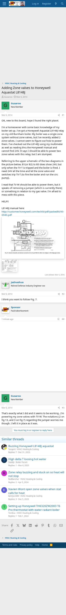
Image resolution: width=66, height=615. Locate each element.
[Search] (62, 4)
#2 (63, 294)
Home (45, 544)
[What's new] (56, 4)
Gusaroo (8, 96)
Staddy (11, 462)
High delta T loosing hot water (27, 459)
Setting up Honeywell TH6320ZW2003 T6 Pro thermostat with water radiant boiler (34, 508)
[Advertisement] (33, 42)
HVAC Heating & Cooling (28, 449)
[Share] (59, 115)
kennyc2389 (13, 496)
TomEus (11, 513)
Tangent (12, 449)
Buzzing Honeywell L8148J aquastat (31, 446)
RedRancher (13, 479)
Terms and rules (9, 544)
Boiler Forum (21, 462)
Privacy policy (26, 544)
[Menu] (4, 3)
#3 (63, 407)
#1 (63, 115)
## (63, 319)
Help (37, 544)
